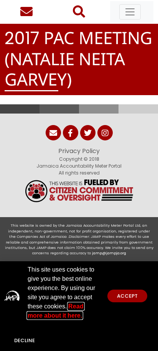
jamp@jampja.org (109, 252)
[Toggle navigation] (130, 12)
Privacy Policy (79, 151)
